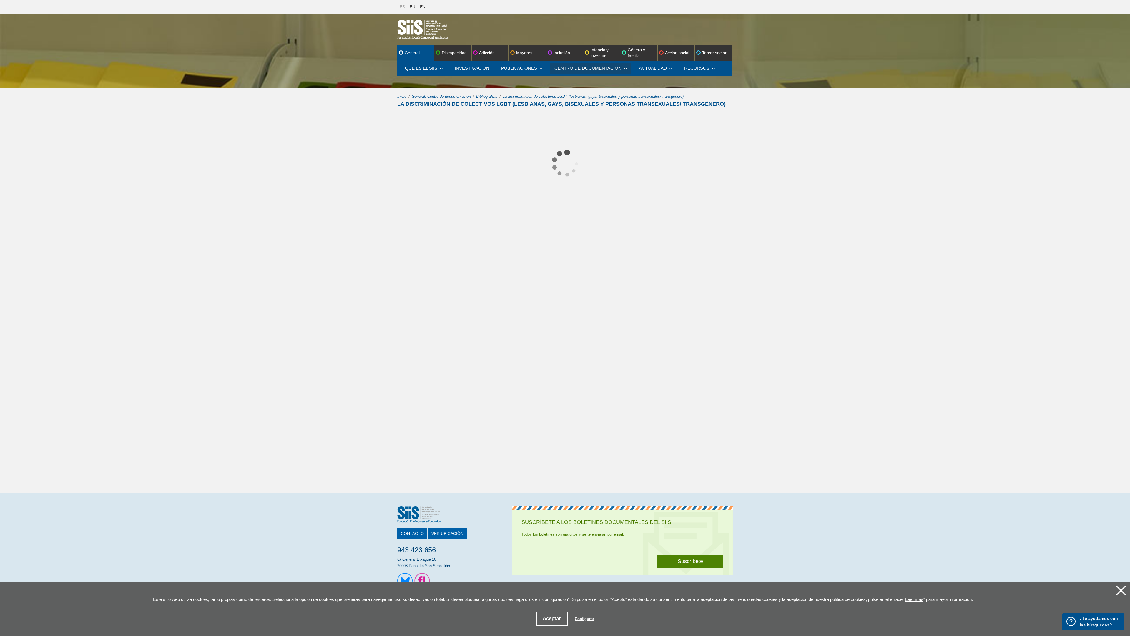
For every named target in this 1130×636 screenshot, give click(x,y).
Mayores (524, 52)
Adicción (487, 52)
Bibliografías (486, 96)
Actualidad (653, 68)
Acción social (677, 52)
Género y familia (636, 52)
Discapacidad (454, 52)
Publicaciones (519, 68)
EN (423, 6)
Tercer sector (714, 52)
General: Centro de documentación (441, 96)
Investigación (472, 68)
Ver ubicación (447, 533)
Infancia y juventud (600, 52)
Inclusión (562, 52)
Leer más (914, 599)
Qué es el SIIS (421, 68)
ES (402, 6)
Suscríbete (690, 561)
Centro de (588, 68)
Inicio (401, 96)
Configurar (584, 619)
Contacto (412, 533)
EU (412, 6)
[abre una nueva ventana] (405, 580)
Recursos (696, 68)
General (412, 52)
